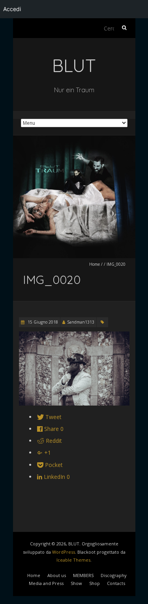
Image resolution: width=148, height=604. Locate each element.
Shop (94, 583)
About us (56, 575)
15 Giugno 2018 (42, 322)
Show (76, 583)
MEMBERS (83, 575)
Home (94, 264)
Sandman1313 (80, 322)
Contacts (116, 583)
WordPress (63, 552)
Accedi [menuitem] (12, 9)
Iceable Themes (73, 560)
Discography (114, 575)
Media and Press (46, 583)
